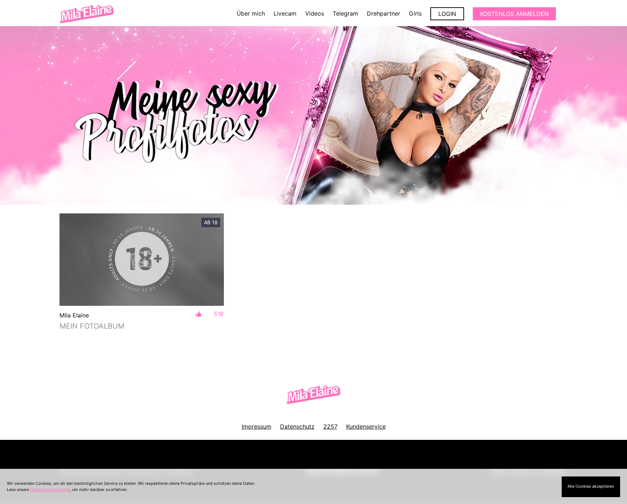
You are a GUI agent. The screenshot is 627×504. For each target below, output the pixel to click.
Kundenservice (366, 426)
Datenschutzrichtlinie (50, 489)
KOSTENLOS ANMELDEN (514, 13)
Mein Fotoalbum (92, 326)
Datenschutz (297, 426)
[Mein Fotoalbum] (142, 259)
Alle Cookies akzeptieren (590, 486)
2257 (330, 426)
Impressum (256, 426)
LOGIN (447, 13)
